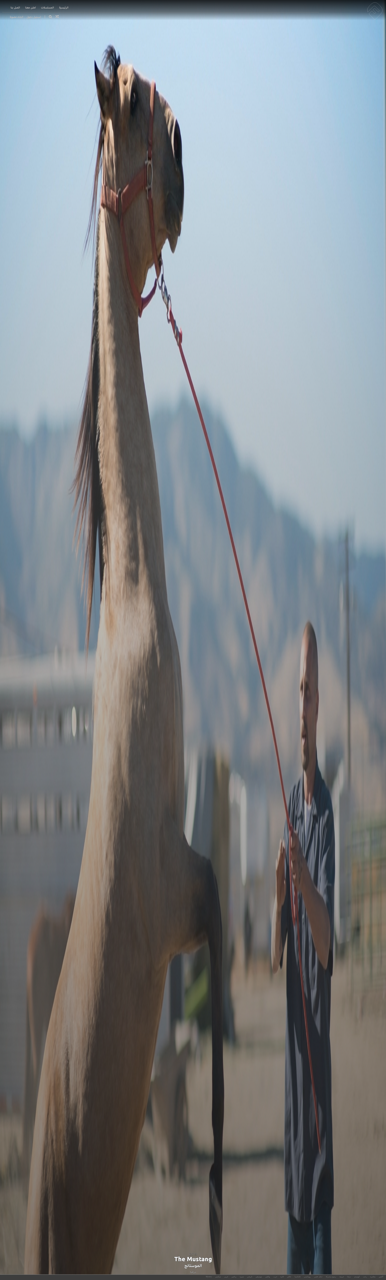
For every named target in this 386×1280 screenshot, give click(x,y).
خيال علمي (318, 1277)
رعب (365, 1277)
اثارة (282, 1277)
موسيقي (259, 1277)
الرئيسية (63, 8)
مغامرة (372, 1277)
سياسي (218, 1277)
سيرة (242, 1277)
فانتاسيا (298, 1277)
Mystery (209, 1277)
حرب (275, 1277)
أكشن (381, 1277)
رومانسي (307, 1277)
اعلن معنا (30, 8)
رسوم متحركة (331, 1277)
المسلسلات (47, 8)
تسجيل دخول (34, 17)
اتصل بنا (15, 8)
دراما (193, 1272)
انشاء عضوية (16, 17)
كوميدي (357, 1277)
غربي (226, 1277)
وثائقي (267, 1277)
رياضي (233, 1277)
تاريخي (249, 1277)
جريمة (341, 1277)
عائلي (289, 1277)
